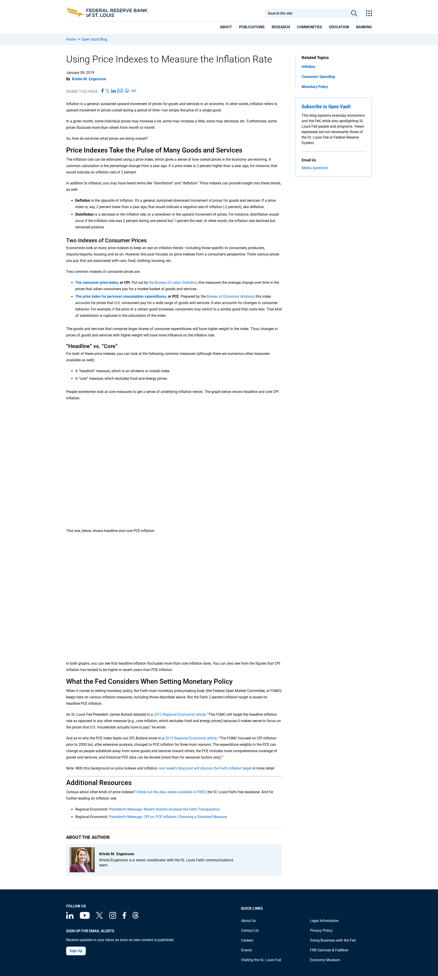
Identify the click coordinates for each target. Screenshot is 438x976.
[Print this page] (127, 91)
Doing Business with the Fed (333, 940)
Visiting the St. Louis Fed (261, 960)
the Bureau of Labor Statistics (173, 282)
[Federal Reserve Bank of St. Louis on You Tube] (85, 917)
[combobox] (306, 13)
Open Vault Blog (94, 39)
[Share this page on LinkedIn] (113, 91)
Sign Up (76, 951)
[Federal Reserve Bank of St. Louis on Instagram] (112, 917)
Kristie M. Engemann (89, 79)
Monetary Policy (315, 87)
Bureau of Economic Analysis (230, 296)
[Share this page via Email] (120, 91)
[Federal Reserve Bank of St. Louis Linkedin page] (69, 917)
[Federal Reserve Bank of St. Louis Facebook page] (124, 917)
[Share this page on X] (107, 91)
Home (71, 39)
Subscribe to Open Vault (326, 106)
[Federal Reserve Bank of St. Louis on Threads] (135, 917)
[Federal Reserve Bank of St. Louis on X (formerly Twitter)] (99, 917)
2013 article (191, 738)
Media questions (315, 168)
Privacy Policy (321, 930)
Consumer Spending (318, 77)
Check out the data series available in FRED (171, 792)
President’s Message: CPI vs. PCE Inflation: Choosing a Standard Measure (168, 817)
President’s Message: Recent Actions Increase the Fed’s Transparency (164, 809)
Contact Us (250, 930)
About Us (248, 921)
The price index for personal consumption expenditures (120, 296)
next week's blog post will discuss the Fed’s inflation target (206, 768)
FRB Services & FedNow (329, 950)
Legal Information (324, 921)
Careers (247, 940)
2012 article (180, 714)
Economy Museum (325, 960)
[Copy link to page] (134, 91)
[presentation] (226, 28)
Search (354, 13)
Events (246, 950)
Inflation (308, 67)
